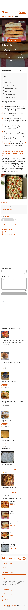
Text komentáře (5, 276)
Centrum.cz (6, 605)
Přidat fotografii (15, 40)
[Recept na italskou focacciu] (14, 186)
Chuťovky (14, 492)
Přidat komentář (15, 293)
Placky (4, 202)
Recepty (9, 16)
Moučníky (4, 365)
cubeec (8, 216)
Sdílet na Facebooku (9, 232)
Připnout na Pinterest (9, 234)
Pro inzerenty (7, 597)
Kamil (12, 535)
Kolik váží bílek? (8, 209)
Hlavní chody (5, 443)
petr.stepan (14, 548)
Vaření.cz (4, 16)
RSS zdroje (7, 600)
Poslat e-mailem (8, 229)
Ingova (13, 504)
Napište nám (7, 589)
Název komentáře (6, 268)
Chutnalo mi (8, 219)
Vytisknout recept (8, 227)
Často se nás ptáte (9, 594)
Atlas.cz (14, 605)
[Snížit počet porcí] (18, 71)
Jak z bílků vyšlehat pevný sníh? (11, 212)
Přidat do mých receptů (9, 224)
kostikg (13, 515)
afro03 (13, 525)
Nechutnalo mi (20, 219)
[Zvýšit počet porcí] (26, 71)
